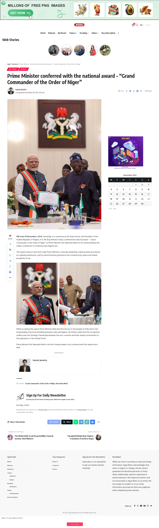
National (13, 69)
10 (148, 189)
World (24, 69)
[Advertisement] (130, 115)
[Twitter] (138, 506)
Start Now (75, 524)
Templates (17, 523)
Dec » (115, 209)
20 (123, 199)
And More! (60, 523)
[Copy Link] (133, 91)
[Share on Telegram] (10, 261)
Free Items (6, 523)
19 (117, 199)
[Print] (137, 91)
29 (136, 204)
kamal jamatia (20, 89)
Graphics (38, 523)
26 (117, 204)
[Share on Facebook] (126, 91)
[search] (137, 25)
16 (142, 194)
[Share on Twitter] (130, 91)
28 (130, 204)
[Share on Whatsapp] (10, 255)
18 (111, 199)
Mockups (49, 523)
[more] (118, 33)
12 (117, 194)
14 (130, 194)
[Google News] (145, 506)
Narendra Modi (62, 383)
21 (130, 199)
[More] (141, 91)
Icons (28, 523)
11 (111, 194)
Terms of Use (42, 410)
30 (142, 204)
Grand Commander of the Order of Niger (40, 383)
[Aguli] (79, 25)
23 (142, 199)
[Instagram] (148, 506)
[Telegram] (151, 506)
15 (136, 194)
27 (123, 204)
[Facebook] (134, 506)
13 (123, 194)
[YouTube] (141, 506)
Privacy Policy (82, 410)
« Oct (110, 209)
